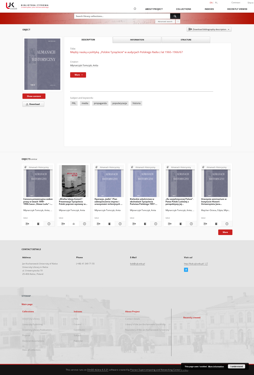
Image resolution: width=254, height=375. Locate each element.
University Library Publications (37, 329)
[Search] (175, 16)
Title (76, 318)
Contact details (132, 318)
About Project (154, 9)
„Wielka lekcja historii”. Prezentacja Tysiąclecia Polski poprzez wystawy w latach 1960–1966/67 (72, 201)
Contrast (236, 2)
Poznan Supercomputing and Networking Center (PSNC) (159, 369)
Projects (26, 335)
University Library (31, 318)
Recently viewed (237, 9)
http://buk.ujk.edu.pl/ (194, 263)
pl (216, 3)
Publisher (78, 340)
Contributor (79, 329)
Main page (27, 304)
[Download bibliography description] (27, 224)
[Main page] (135, 9)
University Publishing (32, 324)
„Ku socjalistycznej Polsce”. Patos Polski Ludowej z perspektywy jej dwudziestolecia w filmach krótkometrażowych (179, 201)
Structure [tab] (186, 39)
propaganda (100, 103)
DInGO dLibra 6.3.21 (97, 369)
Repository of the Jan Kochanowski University (147, 329)
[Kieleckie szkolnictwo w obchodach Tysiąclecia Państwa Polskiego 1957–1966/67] (144, 182)
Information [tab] (137, 39)
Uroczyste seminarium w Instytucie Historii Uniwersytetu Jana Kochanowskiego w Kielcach (215, 201)
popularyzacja (119, 103)
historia (136, 103)
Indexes (209, 9)
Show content (34, 96)
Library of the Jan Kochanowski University (145, 324)
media (85, 103)
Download (34, 104)
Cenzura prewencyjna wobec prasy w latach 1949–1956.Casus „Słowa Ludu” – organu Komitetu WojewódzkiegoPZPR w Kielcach (38, 201)
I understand (237, 366)
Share (250, 2)
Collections (183, 9)
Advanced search (165, 21)
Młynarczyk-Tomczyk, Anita (84, 65)
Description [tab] (88, 40)
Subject (77, 335)
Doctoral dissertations (33, 340)
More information (216, 366)
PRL (74, 103)
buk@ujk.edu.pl (137, 263)
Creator (77, 324)
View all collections (31, 349)
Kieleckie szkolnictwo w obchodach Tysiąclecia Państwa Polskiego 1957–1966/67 (143, 201)
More (225, 232)
